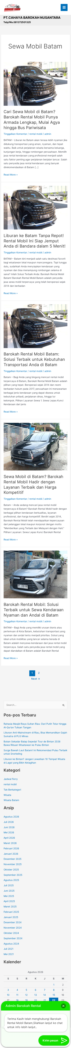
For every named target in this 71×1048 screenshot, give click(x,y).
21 (44, 1000)
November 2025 (13, 864)
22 (53, 1000)
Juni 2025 (9, 890)
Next (35, 678)
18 (17, 1000)
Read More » (11, 174)
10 (8, 995)
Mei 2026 (9, 832)
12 (26, 995)
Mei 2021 (9, 954)
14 (44, 995)
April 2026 (9, 837)
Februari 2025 (11, 911)
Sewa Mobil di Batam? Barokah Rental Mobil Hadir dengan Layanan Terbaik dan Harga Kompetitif (33, 484)
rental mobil (35, 134)
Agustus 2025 (11, 880)
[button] (63, 1005)
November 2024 (13, 927)
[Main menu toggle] (64, 7)
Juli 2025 (9, 885)
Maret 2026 (10, 843)
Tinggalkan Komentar (15, 134)
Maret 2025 (10, 906)
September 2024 (13, 938)
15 (54, 995)
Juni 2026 (9, 827)
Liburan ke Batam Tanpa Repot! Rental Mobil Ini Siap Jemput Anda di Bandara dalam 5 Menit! (34, 241)
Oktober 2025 (11, 869)
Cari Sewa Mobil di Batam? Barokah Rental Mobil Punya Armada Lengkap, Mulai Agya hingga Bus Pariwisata (32, 119)
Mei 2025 (9, 896)
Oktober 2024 (11, 933)
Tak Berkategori (12, 789)
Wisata (7, 795)
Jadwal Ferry (11, 779)
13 (35, 995)
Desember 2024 (13, 922)
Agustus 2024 (11, 943)
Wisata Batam (11, 800)
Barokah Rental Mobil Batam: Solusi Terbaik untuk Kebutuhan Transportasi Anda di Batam (34, 359)
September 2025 (13, 875)
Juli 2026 (9, 822)
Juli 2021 (8, 948)
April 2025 (9, 901)
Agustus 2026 (11, 816)
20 (35, 1000)
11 (17, 995)
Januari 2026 (11, 853)
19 (26, 1000)
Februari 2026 (11, 848)
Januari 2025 (11, 917)
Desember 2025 (12, 859)
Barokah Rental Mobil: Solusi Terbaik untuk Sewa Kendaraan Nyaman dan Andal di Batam (34, 610)
